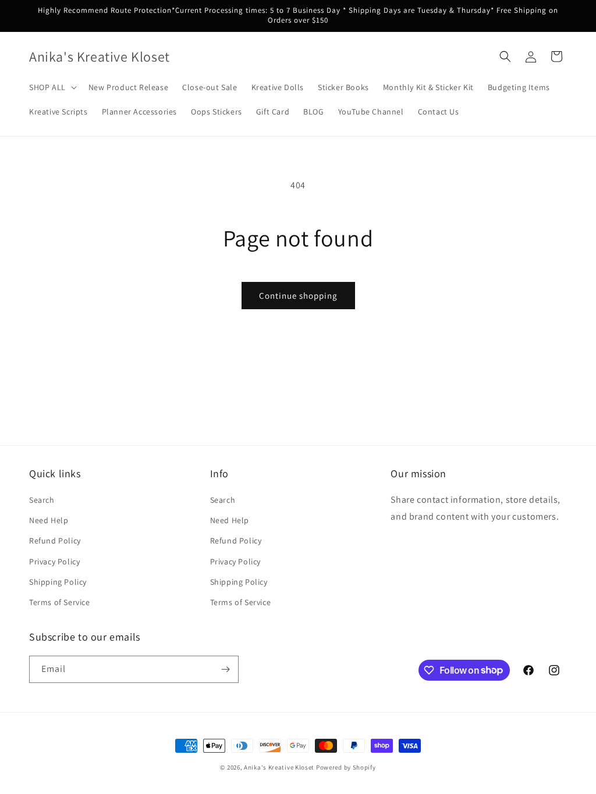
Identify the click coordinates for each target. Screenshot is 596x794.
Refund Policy (55, 540)
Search (42, 500)
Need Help (48, 520)
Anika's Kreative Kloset (279, 767)
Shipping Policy (58, 582)
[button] (51, 87)
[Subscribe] (225, 669)
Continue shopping (298, 295)
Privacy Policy (54, 561)
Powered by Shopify (346, 767)
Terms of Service (59, 602)
